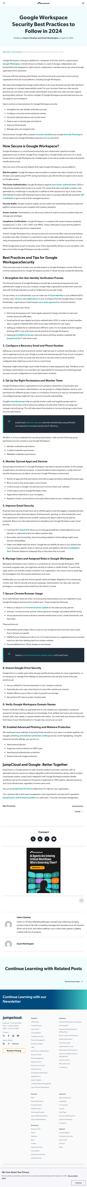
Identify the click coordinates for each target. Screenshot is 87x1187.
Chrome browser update (37, 607)
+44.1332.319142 (13, 1028)
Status (61, 1147)
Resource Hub (35, 1129)
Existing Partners (36, 1105)
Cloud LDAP (35, 1029)
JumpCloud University (38, 1154)
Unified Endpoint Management (41, 1083)
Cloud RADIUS (36, 1033)
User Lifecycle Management (40, 1087)
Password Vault (36, 1054)
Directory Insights (37, 1044)
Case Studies (35, 1151)
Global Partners (36, 1108)
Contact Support (64, 1132)
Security (77, 811)
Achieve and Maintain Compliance (70, 1022)
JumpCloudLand (36, 1158)
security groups (18, 401)
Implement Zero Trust (66, 1046)
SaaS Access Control (38, 1065)
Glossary (62, 1143)
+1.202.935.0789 (15, 1023)
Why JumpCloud (64, 1063)
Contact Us (62, 1123)
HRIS (32, 1047)
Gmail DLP (24, 529)
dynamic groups (34, 422)
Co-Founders (63, 1105)
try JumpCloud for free (20, 788)
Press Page (62, 1112)
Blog (32, 1140)
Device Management (38, 1040)
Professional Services (66, 1136)
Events (33, 1132)
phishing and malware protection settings (30, 735)
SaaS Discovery (36, 1069)
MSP (32, 1098)
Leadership (62, 1101)
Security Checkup (72, 134)
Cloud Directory (36, 1025)
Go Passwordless (64, 1043)
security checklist (44, 134)
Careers (61, 1108)
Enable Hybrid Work (65, 1039)
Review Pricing (14, 1050)
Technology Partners (37, 1112)
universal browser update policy (38, 655)
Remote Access (36, 1062)
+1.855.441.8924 (13, 1026)
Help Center (63, 1140)
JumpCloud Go (14, 338)
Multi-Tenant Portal (37, 1101)
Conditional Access (25, 334)
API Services (35, 1022)
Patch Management (37, 1058)
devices (18, 298)
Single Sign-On (36, 1076)
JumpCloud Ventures (65, 1119)
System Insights (36, 1080)
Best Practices (17, 52)
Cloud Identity (56, 295)
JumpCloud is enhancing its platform (20, 797)
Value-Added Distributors (39, 1116)
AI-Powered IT (63, 1025)
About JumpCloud (65, 1098)
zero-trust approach (48, 302)
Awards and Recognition (67, 1116)
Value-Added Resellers (38, 1119)
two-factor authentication (64, 184)
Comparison (63, 1067)
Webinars (34, 1136)
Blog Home (7, 52)
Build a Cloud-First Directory (68, 1035)
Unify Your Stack (64, 1060)
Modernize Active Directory (68, 1050)
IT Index (33, 1143)
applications (32, 298)
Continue (78, 1183)
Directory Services (77, 806)
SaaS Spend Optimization (39, 1073)
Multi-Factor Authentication (40, 1051)
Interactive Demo (36, 1147)
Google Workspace (12, 63)
